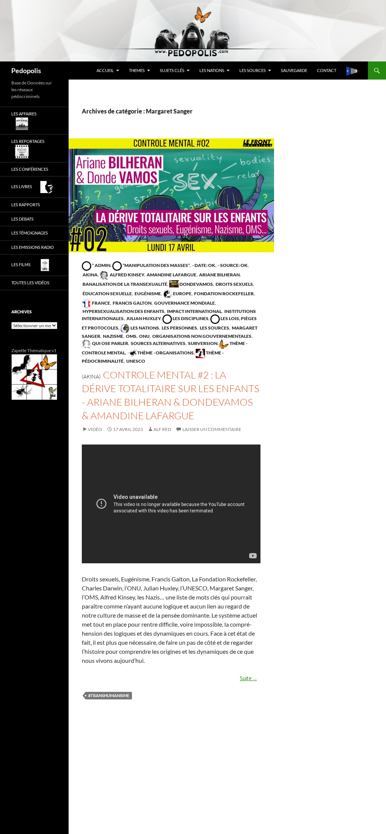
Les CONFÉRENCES (29, 169)
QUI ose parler (109, 343)
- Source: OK (232, 265)
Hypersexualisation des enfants (123, 311)
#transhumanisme (108, 695)
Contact (326, 70)
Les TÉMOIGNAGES (29, 232)
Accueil (105, 70)
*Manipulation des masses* (156, 265)
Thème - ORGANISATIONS (165, 353)
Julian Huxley (143, 318)
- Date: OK (203, 265)
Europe (181, 293)
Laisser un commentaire (211, 429)
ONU (144, 336)
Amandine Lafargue (171, 274)
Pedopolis (26, 70)
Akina (90, 274)
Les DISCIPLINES (190, 318)
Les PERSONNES (179, 328)
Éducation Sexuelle (107, 293)
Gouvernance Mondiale (184, 303)
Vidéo (95, 429)
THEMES (137, 70)
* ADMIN (100, 265)
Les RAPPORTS (25, 204)
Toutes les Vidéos (30, 282)
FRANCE (100, 303)
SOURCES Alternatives (157, 343)
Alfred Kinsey (126, 274)
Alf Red (162, 429)
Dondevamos (196, 284)
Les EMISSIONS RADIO (32, 247)
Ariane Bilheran (219, 274)
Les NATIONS (211, 70)
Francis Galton (132, 303)
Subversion (202, 343)
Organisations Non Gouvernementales (201, 336)
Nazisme (112, 336)
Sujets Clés (172, 70)
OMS (130, 336)
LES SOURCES (252, 70)
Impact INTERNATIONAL (194, 311)
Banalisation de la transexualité (124, 284)
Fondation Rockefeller (223, 293)
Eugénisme (147, 293)
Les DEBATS (22, 218)
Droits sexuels (234, 284)
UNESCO (135, 361)
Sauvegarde (294, 70)
